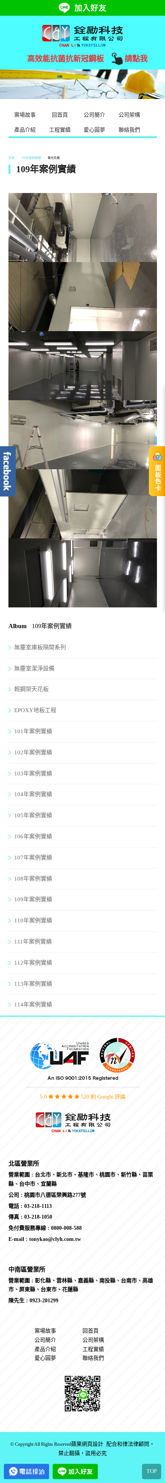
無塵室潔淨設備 (34, 668)
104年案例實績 (33, 794)
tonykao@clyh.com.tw (55, 1239)
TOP (152, 1471)
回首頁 (60, 115)
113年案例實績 (33, 984)
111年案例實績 (33, 942)
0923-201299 (44, 1300)
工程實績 (60, 130)
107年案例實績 (33, 857)
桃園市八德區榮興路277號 (55, 1195)
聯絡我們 (129, 130)
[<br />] (82, 257)
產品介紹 (25, 130)
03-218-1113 (38, 1206)
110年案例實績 (33, 920)
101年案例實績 (33, 731)
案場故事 (25, 115)
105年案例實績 (33, 815)
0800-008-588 (66, 1228)
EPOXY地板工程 (35, 710)
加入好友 (90, 8)
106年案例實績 (33, 836)
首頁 (11, 158)
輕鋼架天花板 (31, 689)
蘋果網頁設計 (87, 1444)
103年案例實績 (33, 773)
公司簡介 (94, 115)
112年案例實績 (33, 963)
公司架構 (129, 115)
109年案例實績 (31, 158)
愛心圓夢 (94, 130)
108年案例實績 (33, 879)
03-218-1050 (38, 1217)
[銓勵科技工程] (82, 35)
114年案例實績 (33, 1004)
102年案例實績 (33, 752)
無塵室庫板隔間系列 (40, 647)
